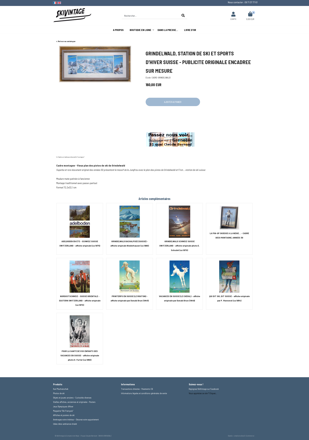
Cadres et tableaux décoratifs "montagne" (71, 157)
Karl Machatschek (60, 389)
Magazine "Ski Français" (63, 411)
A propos (118, 29)
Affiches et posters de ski (64, 415)
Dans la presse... (168, 29)
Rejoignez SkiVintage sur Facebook (204, 389)
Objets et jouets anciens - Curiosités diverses (72, 397)
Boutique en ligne (140, 29)
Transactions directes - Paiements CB (137, 389)
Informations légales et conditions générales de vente (144, 393)
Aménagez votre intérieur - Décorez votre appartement (76, 419)
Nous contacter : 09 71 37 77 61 (243, 2)
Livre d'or (190, 29)
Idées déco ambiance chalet (65, 424)
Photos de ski (59, 393)
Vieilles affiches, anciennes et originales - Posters (74, 402)
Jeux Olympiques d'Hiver (63, 406)
